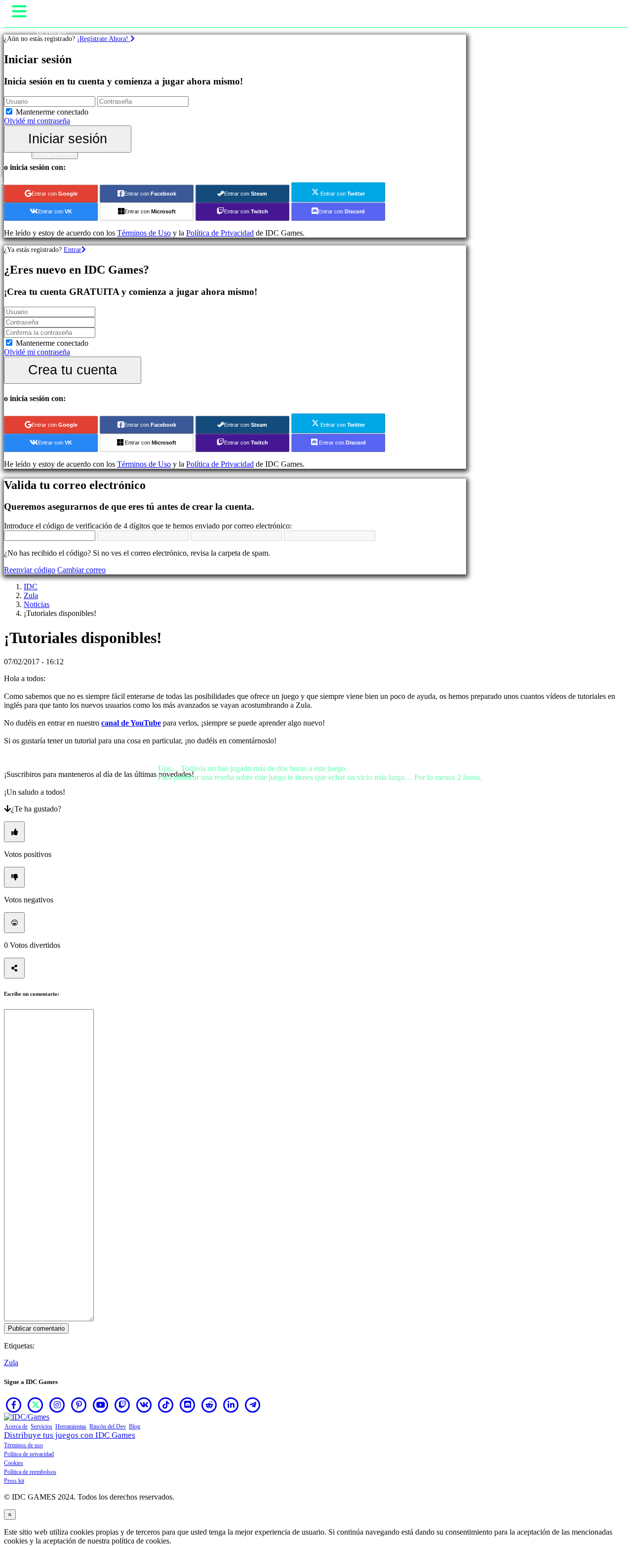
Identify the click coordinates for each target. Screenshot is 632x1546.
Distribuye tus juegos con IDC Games (69, 1435)
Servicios (41, 1426)
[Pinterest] (79, 1405)
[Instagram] (57, 1405)
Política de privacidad (29, 1454)
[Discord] (188, 1405)
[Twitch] (122, 1405)
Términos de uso (23, 1445)
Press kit (14, 1480)
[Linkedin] (231, 1405)
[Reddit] (209, 1405)
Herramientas (70, 1426)
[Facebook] (14, 1405)
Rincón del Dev (107, 1426)
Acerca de (16, 1426)
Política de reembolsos (30, 1471)
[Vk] (144, 1405)
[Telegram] (253, 1405)
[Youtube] (101, 1405)
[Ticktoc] (166, 1405)
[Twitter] (35, 1405)
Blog (134, 1426)
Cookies (13, 1463)
